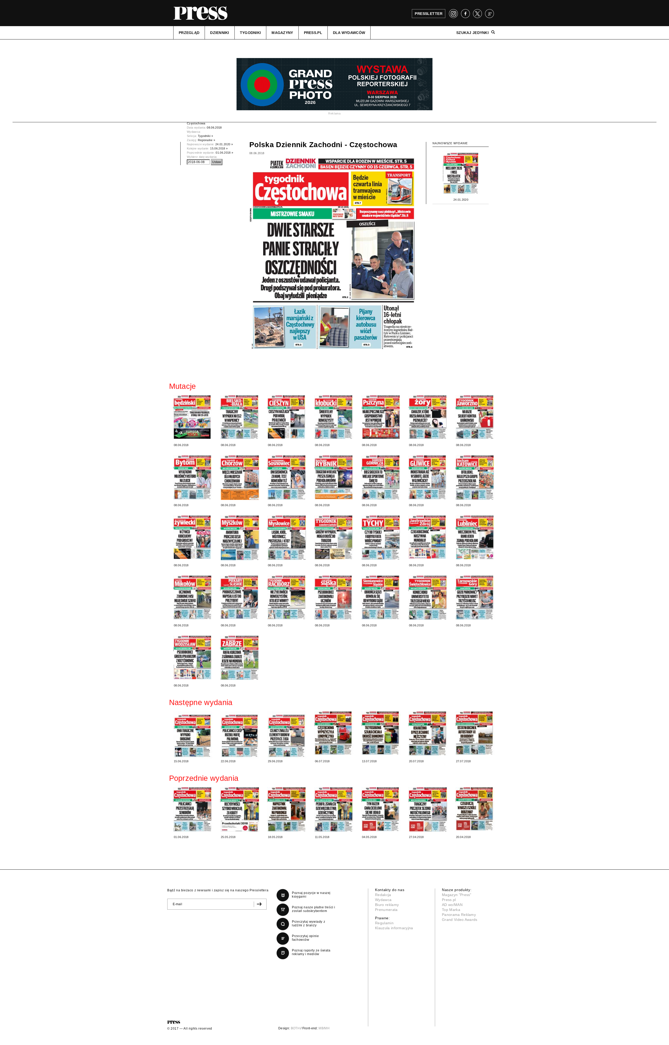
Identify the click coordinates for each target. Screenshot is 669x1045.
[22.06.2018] (239, 735)
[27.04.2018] (427, 809)
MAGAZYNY (282, 33)
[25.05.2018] (239, 809)
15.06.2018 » (219, 148)
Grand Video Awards (459, 919)
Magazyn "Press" (456, 895)
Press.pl (449, 900)
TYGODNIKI (250, 33)
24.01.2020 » (224, 144)
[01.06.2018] (192, 809)
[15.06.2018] (192, 735)
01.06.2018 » (224, 152)
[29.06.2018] (286, 735)
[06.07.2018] (333, 733)
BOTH (295, 1028)
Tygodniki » (205, 135)
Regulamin (384, 923)
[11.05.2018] (333, 809)
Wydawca (383, 900)
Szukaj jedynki (472, 33)
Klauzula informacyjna (394, 928)
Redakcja (383, 895)
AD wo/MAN (452, 905)
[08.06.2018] (192, 417)
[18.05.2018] (286, 809)
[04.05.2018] (380, 809)
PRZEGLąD (189, 33)
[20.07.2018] (427, 733)
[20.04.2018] (474, 808)
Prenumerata (386, 910)
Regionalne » (206, 140)
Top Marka (451, 910)
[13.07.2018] (380, 733)
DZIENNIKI (219, 33)
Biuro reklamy (387, 905)
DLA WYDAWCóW (349, 33)
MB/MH (324, 1028)
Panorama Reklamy (459, 915)
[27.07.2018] (474, 733)
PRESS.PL (313, 33)
